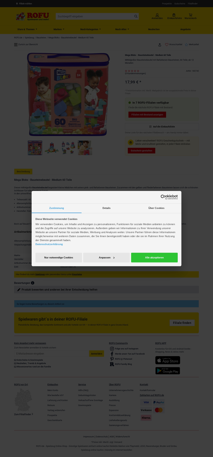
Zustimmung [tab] (56, 208)
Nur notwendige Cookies (58, 257)
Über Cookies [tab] (156, 208)
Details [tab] (107, 208)
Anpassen (104, 257)
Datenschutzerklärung (49, 244)
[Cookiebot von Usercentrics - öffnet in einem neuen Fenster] (163, 197)
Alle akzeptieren (154, 257)
